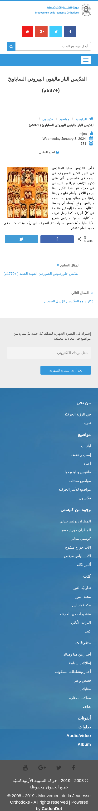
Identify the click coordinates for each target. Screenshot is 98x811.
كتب (87, 631)
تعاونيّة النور (82, 588)
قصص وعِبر (82, 680)
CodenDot (52, 808)
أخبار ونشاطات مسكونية (73, 672)
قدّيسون (48, 119)
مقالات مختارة (80, 698)
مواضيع (64, 119)
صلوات (84, 726)
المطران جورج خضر (76, 530)
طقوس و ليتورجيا (78, 472)
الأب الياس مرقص (77, 556)
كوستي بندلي (81, 538)
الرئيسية (81, 119)
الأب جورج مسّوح (78, 547)
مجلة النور (83, 596)
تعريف (86, 423)
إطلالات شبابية (80, 663)
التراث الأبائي (81, 622)
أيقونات (84, 718)
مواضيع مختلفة (80, 481)
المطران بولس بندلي (75, 521)
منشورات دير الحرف (75, 614)
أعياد (87, 463)
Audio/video (78, 735)
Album (84, 744)
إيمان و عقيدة (80, 455)
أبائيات (86, 446)
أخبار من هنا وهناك (77, 654)
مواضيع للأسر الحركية (75, 489)
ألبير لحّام (84, 565)
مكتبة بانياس (81, 605)
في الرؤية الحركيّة (77, 414)
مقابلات (85, 689)
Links (87, 706)
